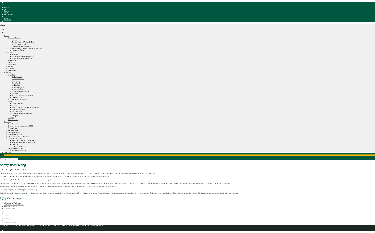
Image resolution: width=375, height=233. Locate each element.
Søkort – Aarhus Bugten (19, 44)
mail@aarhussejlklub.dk (95, 225)
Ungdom (10, 101)
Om (5, 16)
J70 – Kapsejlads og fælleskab (18, 99)
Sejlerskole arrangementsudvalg (22, 95)
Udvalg (10, 62)
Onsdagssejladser (14, 130)
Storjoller (11, 118)
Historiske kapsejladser (15, 138)
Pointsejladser (12, 128)
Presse (6, 13)
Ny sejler (14, 105)
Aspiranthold (16, 85)
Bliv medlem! (12, 71)
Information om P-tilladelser (12, 203)
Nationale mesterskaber (16, 148)
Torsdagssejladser (14, 132)
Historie (14, 40)
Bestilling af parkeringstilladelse (14, 205)
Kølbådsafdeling (13, 120)
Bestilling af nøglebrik (11, 206)
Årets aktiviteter (17, 112)
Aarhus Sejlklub (19, 225)
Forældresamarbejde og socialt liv (23, 114)
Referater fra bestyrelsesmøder (22, 58)
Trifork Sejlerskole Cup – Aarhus (18, 136)
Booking (10, 67)
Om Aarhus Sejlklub (14, 38)
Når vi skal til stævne (18, 110)
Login (6, 18)
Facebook (11, 69)
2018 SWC (15, 144)
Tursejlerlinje (16, 81)
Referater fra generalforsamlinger (22, 56)
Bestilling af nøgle (9, 208)
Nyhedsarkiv (12, 64)
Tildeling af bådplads (18, 50)
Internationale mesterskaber (17, 151)
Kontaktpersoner (17, 103)
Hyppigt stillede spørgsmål (20, 91)
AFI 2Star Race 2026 (15, 134)
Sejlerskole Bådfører (18, 89)
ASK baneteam (20, 146)
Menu (2, 29)
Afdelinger (7, 73)
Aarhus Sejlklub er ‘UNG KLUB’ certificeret (25, 108)
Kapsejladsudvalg (13, 124)
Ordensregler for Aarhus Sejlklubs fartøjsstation (27, 48)
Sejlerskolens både (18, 87)
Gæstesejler (8, 153)
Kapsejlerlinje (16, 83)
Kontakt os (7, 20)
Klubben (6, 36)
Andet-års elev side (18, 79)
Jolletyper (15, 116)
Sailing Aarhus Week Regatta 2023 (23, 142)
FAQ (5, 9)
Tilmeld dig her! (17, 97)
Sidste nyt (15, 54)
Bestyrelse (11, 52)
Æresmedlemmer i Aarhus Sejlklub (23, 42)
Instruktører (15, 93)
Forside (6, 7)
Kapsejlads (7, 122)
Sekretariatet (12, 60)
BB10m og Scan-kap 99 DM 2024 (23, 140)
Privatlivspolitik (9, 14)
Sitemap (6, 11)
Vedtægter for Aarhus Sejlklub (21, 46)
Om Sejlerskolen (17, 77)
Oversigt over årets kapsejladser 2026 (20, 126)
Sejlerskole (11, 75)
